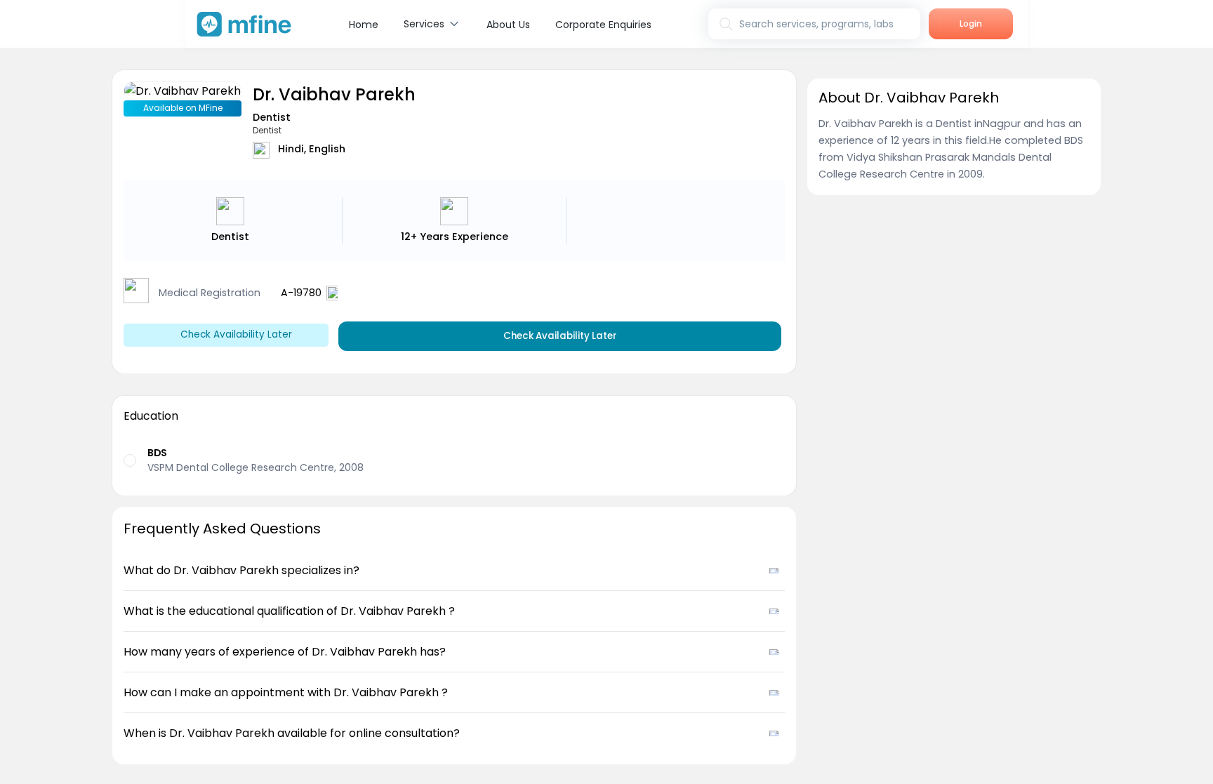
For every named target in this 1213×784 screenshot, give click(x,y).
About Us (508, 25)
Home (363, 25)
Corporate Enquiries (603, 25)
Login (971, 23)
